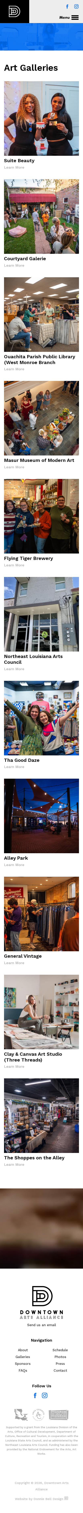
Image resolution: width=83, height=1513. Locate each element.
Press (60, 1364)
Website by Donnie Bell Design (39, 1499)
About (23, 1350)
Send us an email (41, 1325)
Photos (60, 1357)
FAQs (23, 1370)
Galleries (23, 1357)
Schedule (60, 1350)
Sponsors (23, 1364)
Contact (60, 1370)
